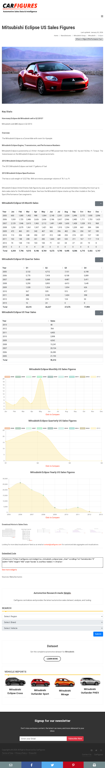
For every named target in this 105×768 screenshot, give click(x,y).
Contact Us (86, 755)
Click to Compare (53, 414)
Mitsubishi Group (80, 36)
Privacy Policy (21, 753)
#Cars (78, 39)
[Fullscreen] (96, 203)
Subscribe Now (75, 738)
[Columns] (100, 203)
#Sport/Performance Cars (92, 39)
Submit (98, 634)
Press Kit (32, 753)
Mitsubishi (92, 36)
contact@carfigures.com (52, 544)
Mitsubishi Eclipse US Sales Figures (38, 27)
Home (56, 36)
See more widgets (9, 570)
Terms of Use (7, 753)
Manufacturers (66, 36)
